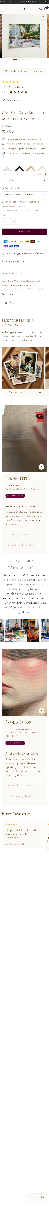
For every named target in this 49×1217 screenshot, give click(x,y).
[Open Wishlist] (41, 9)
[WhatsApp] (22, 92)
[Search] (36, 9)
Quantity (6, 215)
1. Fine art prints (14, 392)
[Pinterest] (18, 92)
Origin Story (8, 302)
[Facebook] (11, 92)
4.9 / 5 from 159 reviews (16, 87)
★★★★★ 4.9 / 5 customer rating (26, 2)
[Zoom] (43, 17)
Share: (5, 92)
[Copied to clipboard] (26, 92)
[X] (14, 92)
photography (8, 285)
